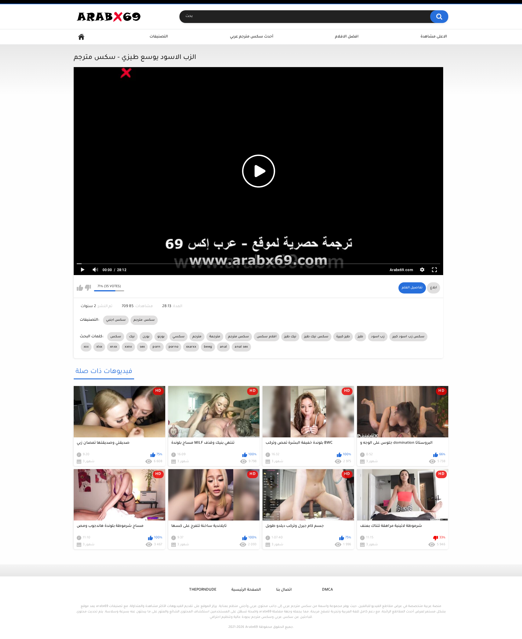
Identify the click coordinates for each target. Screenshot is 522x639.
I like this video (80, 288)
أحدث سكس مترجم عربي (251, 37)
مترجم (196, 337)
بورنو (161, 337)
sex (142, 347)
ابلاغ (433, 288)
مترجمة (214, 337)
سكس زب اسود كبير (408, 337)
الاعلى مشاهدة (433, 37)
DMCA (327, 590)
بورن (146, 337)
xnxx (113, 347)
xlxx (99, 347)
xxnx (128, 347)
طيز (360, 337)
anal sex (241, 347)
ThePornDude (202, 590)
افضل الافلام (347, 37)
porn (156, 347)
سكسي (178, 337)
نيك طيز (290, 337)
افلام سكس (266, 337)
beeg (208, 347)
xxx (86, 347)
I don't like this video (88, 288)
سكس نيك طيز (316, 337)
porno (174, 347)
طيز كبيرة (343, 337)
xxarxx (191, 347)
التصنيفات (159, 37)
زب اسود (378, 337)
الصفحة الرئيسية (246, 590)
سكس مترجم (144, 320)
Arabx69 (251, 627)
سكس (115, 337)
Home (81, 37)
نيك (132, 337)
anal (223, 347)
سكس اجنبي (116, 320)
